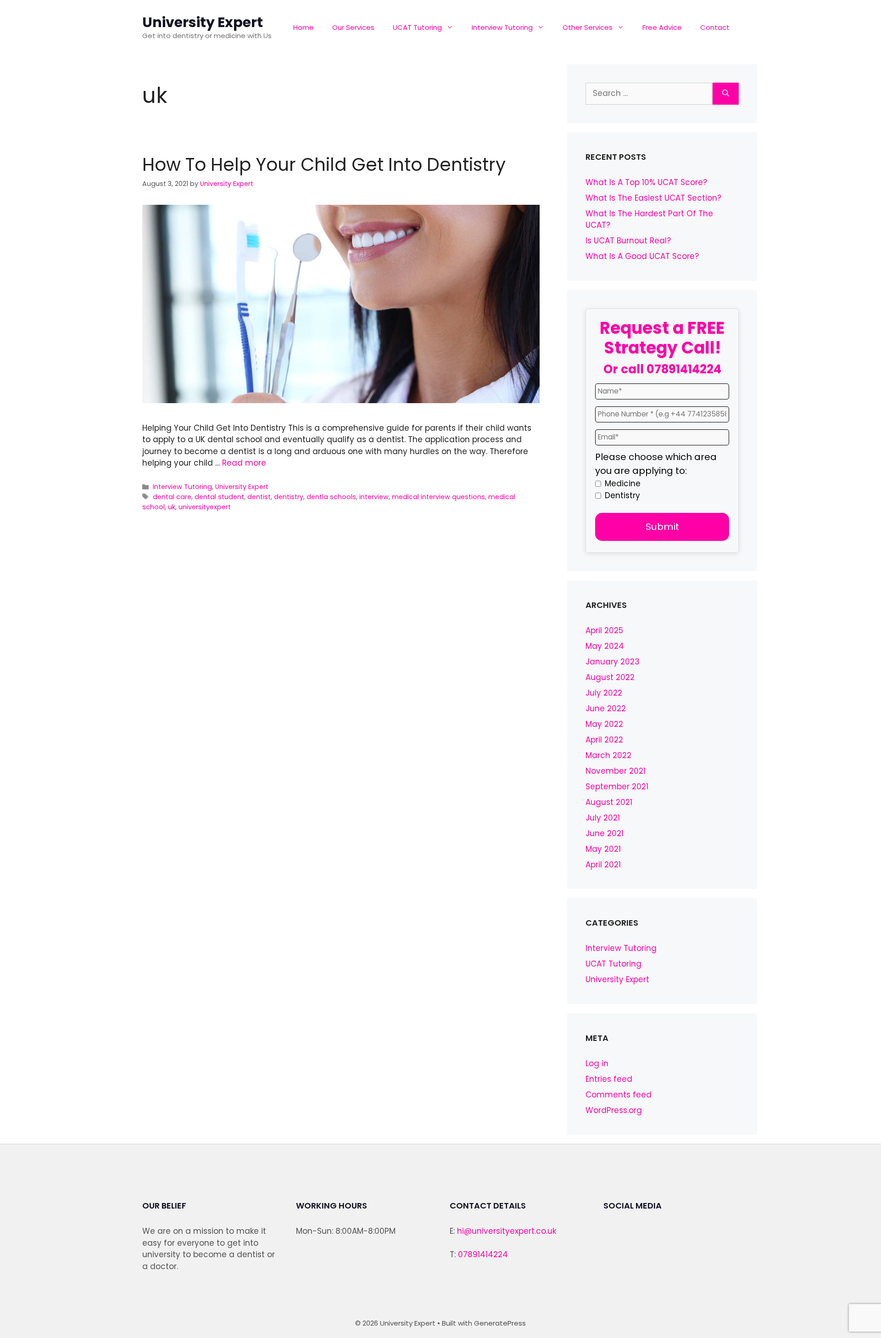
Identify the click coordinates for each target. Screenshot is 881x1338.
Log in (596, 1063)
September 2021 (616, 786)
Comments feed (618, 1094)
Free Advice (662, 27)
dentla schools (331, 496)
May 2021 (603, 849)
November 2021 (615, 770)
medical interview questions (438, 496)
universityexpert (204, 507)
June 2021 (604, 833)
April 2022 (604, 739)
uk (171, 507)
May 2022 (604, 724)
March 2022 (608, 755)
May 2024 (604, 646)
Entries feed (608, 1079)
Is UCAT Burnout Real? (628, 240)
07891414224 (684, 369)
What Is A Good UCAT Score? (642, 256)
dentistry (288, 496)
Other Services (588, 27)
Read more (244, 462)
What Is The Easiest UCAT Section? (653, 197)
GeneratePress (500, 1323)
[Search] (726, 94)
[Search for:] (649, 94)
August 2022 (610, 677)
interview (374, 496)
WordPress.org (613, 1110)
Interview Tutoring (502, 27)
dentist (259, 496)
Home (303, 27)
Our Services (353, 27)
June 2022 (605, 708)
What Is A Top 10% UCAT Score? (646, 182)
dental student (219, 496)
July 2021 (602, 817)
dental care (172, 496)
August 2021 (608, 802)
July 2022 (603, 692)
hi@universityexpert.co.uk (506, 1231)
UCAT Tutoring (417, 27)
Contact (715, 27)
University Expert (202, 22)
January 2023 (612, 661)
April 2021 (603, 864)
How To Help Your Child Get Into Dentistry (324, 164)
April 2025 (604, 630)
